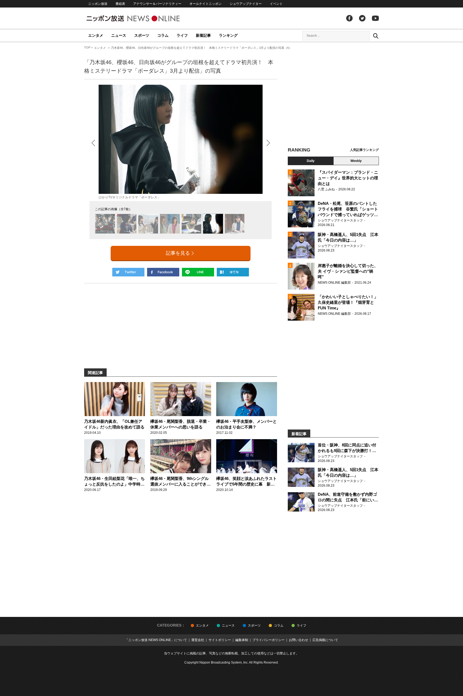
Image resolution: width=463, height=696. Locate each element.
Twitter (362, 18)
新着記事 (203, 35)
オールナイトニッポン (205, 4)
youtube (375, 18)
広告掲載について (325, 640)
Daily (311, 161)
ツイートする (128, 272)
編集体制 (241, 640)
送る (198, 272)
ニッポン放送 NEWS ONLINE (143, 18)
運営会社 (197, 640)
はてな (233, 272)
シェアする (163, 272)
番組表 (120, 4)
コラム (163, 35)
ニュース (118, 35)
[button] (268, 143)
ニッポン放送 (97, 4)
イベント (276, 4)
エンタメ (95, 35)
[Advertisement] (333, 95)
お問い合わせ (298, 640)
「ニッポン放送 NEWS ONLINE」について (156, 640)
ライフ (182, 35)
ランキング (228, 35)
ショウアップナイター (246, 4)
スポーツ (141, 35)
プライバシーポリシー (268, 640)
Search (375, 35)
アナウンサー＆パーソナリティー (157, 4)
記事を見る (178, 253)
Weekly (356, 161)
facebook (349, 18)
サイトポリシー (219, 640)
